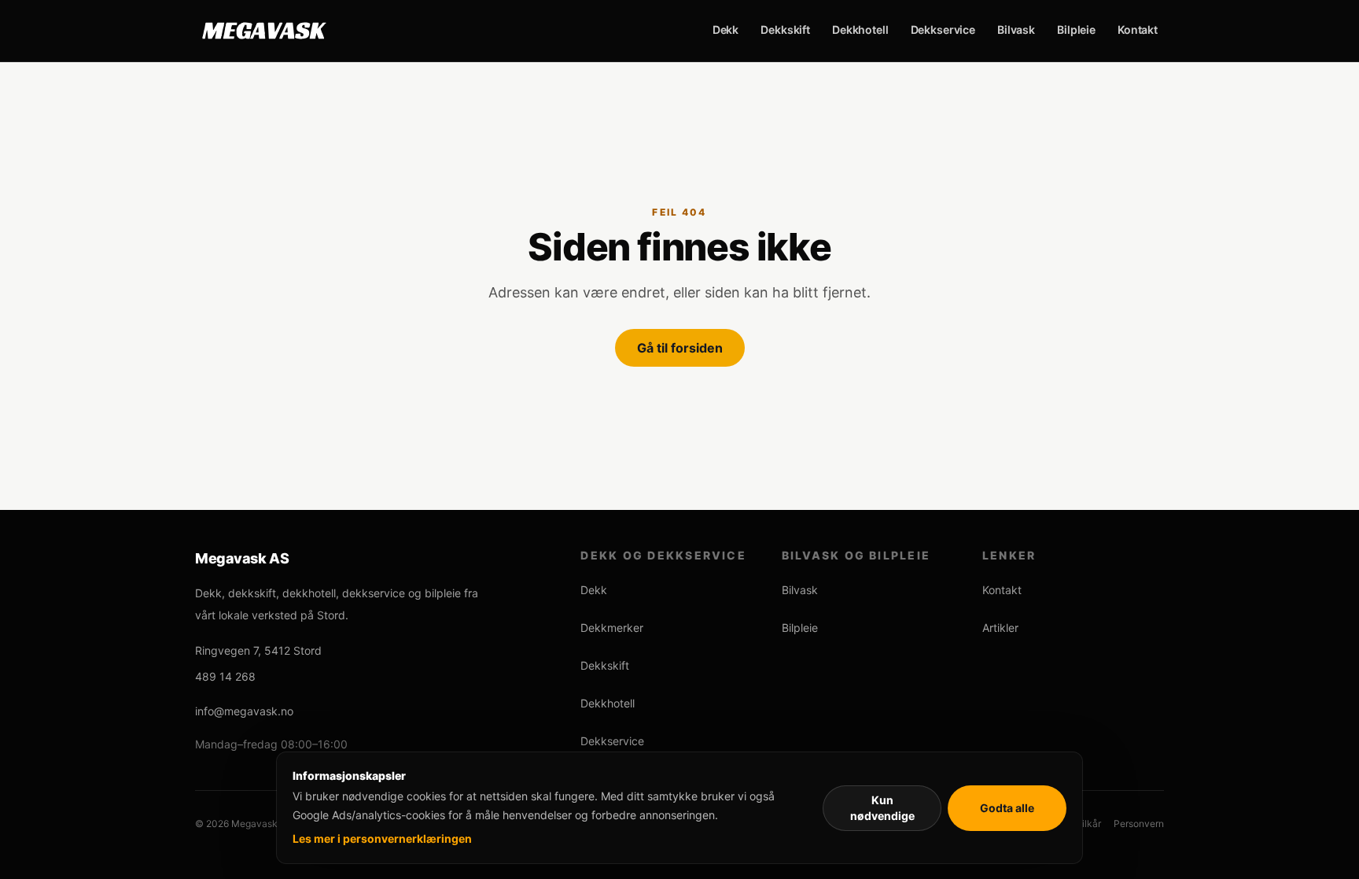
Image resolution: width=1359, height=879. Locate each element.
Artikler (1000, 627)
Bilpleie (1076, 29)
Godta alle (1007, 807)
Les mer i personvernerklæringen (382, 838)
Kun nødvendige (882, 807)
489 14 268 (225, 676)
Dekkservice (943, 29)
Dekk (725, 29)
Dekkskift (785, 29)
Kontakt (1138, 29)
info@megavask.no (244, 711)
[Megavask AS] (264, 30)
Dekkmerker (611, 627)
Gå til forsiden (680, 348)
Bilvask (1016, 29)
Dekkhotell (860, 29)
